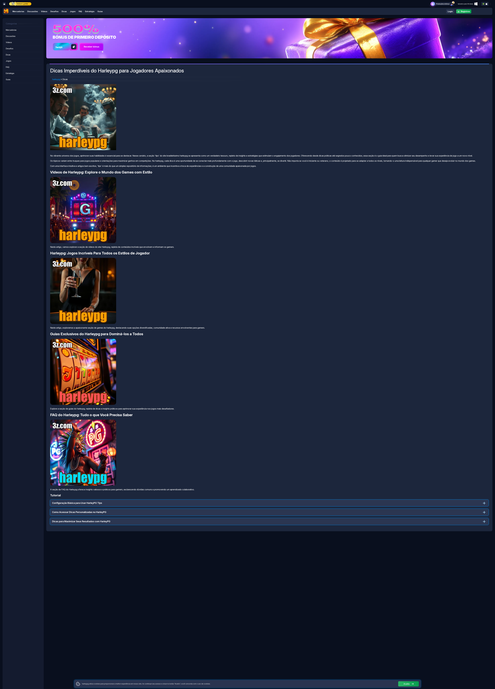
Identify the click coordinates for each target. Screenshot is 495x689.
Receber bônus (91, 46)
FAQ (80, 11)
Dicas (64, 11)
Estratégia (89, 11)
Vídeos (44, 11)
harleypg (56, 79)
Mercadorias (18, 11)
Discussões (32, 11)
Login (450, 11)
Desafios (54, 11)
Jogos (73, 11)
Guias (100, 11)
